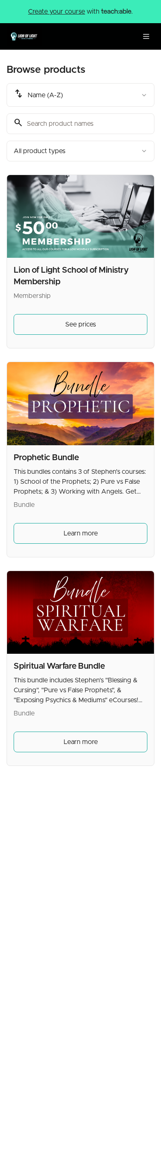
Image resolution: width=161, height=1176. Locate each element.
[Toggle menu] (146, 36)
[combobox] (80, 95)
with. (80, 11)
